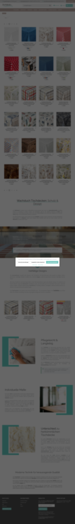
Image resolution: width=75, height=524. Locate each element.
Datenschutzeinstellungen (23, 262)
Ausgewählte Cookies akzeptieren (38, 262)
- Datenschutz (40, 264)
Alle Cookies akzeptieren (52, 262)
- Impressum (34, 264)
